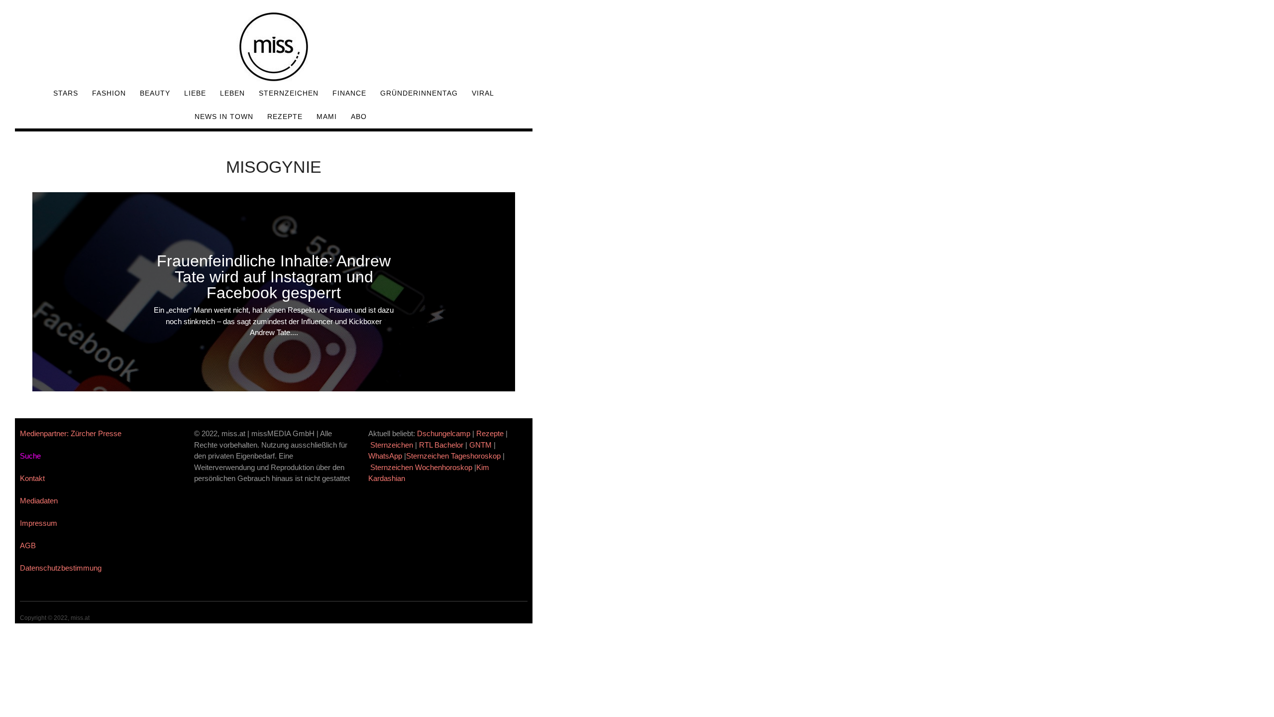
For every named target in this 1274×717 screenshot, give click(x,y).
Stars (65, 93)
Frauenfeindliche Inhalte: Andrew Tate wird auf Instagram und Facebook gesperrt (274, 277)
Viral (483, 93)
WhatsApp (385, 456)
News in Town (224, 116)
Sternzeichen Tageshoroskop (453, 456)
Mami (327, 116)
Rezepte (285, 116)
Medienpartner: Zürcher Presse (70, 433)
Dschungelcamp (443, 433)
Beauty (155, 93)
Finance (349, 93)
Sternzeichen (288, 93)
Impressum (38, 523)
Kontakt (32, 478)
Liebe (195, 93)
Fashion (109, 93)
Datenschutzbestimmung (61, 568)
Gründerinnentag (419, 93)
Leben (232, 93)
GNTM (480, 445)
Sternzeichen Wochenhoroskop (421, 467)
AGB (28, 545)
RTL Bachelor (441, 445)
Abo (359, 116)
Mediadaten (39, 500)
